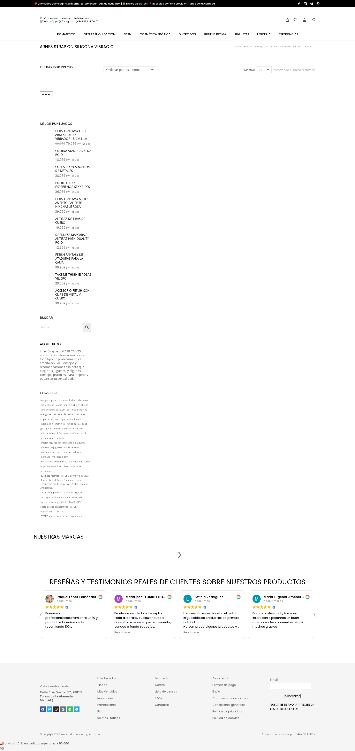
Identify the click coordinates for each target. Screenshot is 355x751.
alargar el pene (48, 400)
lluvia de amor (72, 447)
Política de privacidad (227, 711)
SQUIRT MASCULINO (71, 502)
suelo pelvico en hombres (54, 506)
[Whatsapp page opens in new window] (318, 3)
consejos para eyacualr (52, 409)
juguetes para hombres (52, 438)
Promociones (106, 705)
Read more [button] (121, 632)
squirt (43, 502)
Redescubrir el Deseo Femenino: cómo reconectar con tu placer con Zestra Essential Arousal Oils (64, 484)
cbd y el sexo (47, 405)
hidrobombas (47, 433)
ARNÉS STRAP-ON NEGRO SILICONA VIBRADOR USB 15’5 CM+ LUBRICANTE (127, 137)
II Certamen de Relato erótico (72, 433)
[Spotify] (70, 709)
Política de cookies (225, 718)
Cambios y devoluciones (230, 698)
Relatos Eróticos (108, 718)
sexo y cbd (77, 497)
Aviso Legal (220, 678)
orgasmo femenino (50, 466)
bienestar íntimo (67, 400)
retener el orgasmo (73, 492)
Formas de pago (224, 685)
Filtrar (46, 94)
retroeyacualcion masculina (55, 497)
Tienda (102, 685)
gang (48, 428)
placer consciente (72, 466)
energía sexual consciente (71, 414)
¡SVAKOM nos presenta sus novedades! (61, 516)
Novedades (105, 698)
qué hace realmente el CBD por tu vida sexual (64, 475)
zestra (59, 511)
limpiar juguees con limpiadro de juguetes (62, 442)
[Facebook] (43, 709)
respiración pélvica (50, 492)
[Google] (63, 709)
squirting (54, 502)
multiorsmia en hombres (53, 461)
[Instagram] (56, 709)
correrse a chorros (77, 409)
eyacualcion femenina (72, 419)
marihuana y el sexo (51, 452)
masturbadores (72, 452)
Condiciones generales (228, 705)
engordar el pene (49, 419)
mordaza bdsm (60, 456)
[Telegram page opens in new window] (311, 3)
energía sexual (48, 414)
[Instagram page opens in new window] (305, 3)
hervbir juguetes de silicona (68, 428)
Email (274, 680)
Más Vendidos (107, 691)
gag (42, 428)
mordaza (45, 456)
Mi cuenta (162, 678)
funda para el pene (77, 423)
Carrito (160, 685)
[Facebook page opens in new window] (299, 3)
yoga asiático (47, 511)
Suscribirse (292, 696)
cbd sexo (83, 400)
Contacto (162, 705)
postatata (45, 471)
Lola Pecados (106, 678)
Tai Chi (73, 506)
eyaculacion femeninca (52, 423)
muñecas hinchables (80, 461)
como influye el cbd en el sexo (72, 405)
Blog (100, 711)
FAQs (158, 698)
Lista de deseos (166, 691)
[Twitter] (49, 709)
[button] (109, 123)
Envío (216, 691)
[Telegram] (77, 709)
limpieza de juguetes (51, 447)
